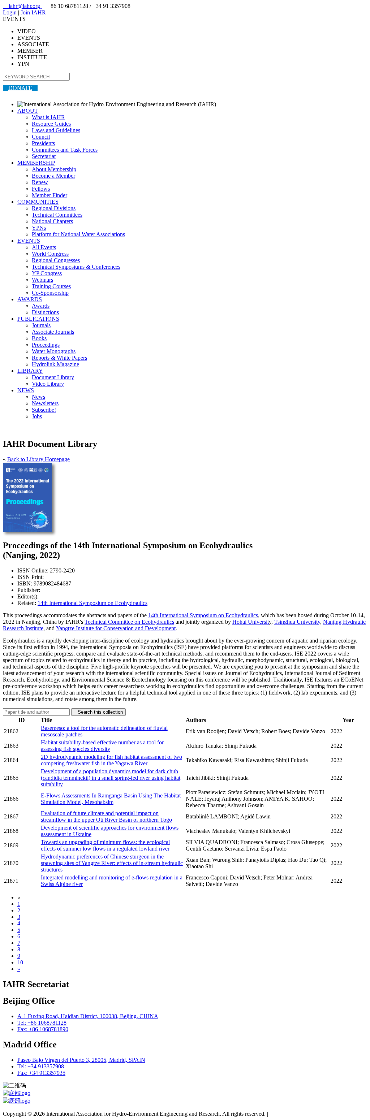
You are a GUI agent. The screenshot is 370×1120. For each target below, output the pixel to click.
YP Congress (47, 273)
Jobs (37, 416)
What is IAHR (48, 117)
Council (41, 137)
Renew (40, 182)
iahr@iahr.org (22, 6)
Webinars (42, 280)
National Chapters (52, 221)
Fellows (41, 189)
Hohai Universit (250, 622)
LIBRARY (30, 371)
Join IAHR (33, 12)
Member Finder (49, 195)
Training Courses (51, 286)
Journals (41, 325)
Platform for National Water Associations (78, 234)
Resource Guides (51, 124)
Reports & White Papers (59, 358)
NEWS (25, 390)
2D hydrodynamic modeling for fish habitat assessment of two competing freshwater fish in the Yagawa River (111, 760)
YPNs (39, 228)
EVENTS (28, 241)
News (38, 397)
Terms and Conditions (295, 1114)
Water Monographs (54, 351)
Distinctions (45, 312)
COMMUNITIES (38, 202)
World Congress (50, 254)
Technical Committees (57, 215)
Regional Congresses (56, 260)
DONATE (20, 88)
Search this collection (98, 712)
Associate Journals (53, 332)
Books (39, 338)
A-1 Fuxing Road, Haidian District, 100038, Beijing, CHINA (87, 1016)
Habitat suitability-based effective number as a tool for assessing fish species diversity (102, 745)
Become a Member (53, 176)
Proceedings (46, 345)
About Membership (54, 169)
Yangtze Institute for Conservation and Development (116, 628)
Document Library (53, 377)
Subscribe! (44, 410)
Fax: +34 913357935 (41, 1073)
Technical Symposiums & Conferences (76, 267)
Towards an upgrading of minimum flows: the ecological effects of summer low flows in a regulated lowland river (105, 845)
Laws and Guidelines (56, 130)
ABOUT (27, 111)
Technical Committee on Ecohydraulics (129, 622)
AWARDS (29, 299)
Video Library (48, 384)
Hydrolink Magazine (55, 364)
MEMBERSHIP (36, 163)
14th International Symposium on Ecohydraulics (92, 603)
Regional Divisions (54, 208)
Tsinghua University (297, 622)
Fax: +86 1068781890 (42, 1029)
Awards (41, 306)
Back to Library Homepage (38, 459)
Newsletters (45, 403)
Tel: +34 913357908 (40, 1066)
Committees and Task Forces (65, 150)
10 (20, 962)
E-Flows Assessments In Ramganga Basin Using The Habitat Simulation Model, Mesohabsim (111, 798)
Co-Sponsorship (50, 293)
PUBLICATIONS (38, 319)
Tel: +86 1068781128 (41, 1023)
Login (10, 12)
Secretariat (44, 156)
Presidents (43, 143)
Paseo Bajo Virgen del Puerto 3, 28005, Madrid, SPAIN (81, 1060)
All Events (44, 247)
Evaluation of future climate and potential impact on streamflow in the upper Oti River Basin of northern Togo (106, 816)
